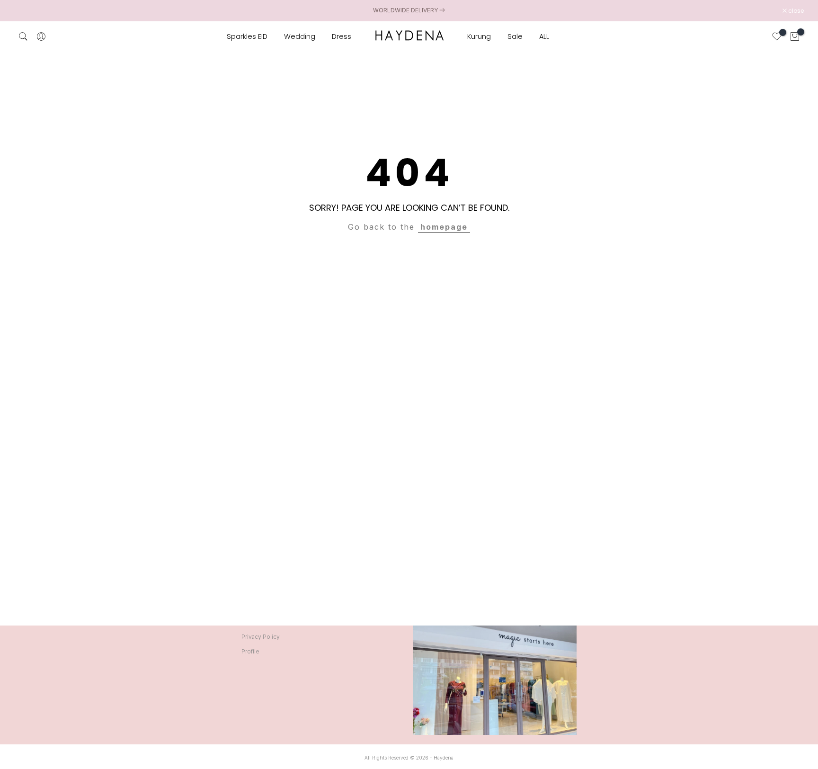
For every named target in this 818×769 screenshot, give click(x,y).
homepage (444, 227)
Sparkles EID (247, 36)
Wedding (299, 36)
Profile (250, 651)
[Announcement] (409, 10)
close (27, 11)
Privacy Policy (260, 636)
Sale (515, 36)
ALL (544, 36)
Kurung (479, 36)
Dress (341, 36)
